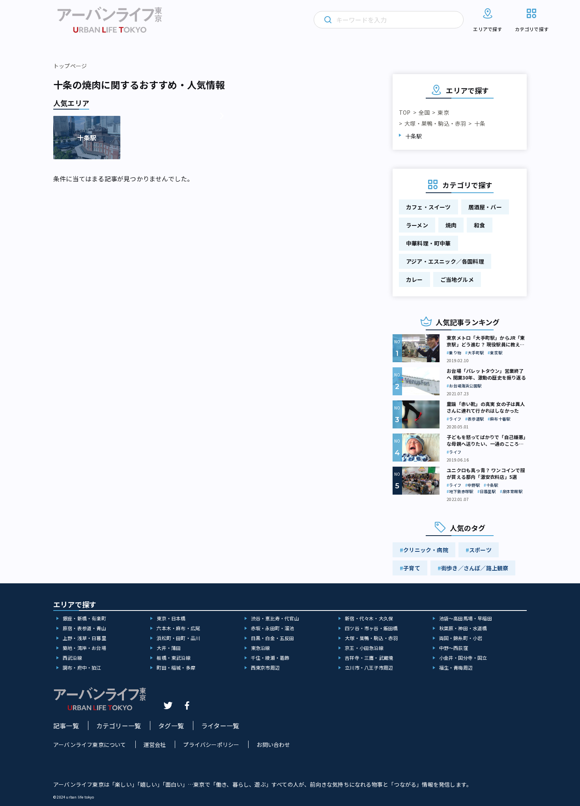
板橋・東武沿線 (173, 657)
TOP (405, 112)
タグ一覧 (171, 725)
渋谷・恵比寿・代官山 (275, 618)
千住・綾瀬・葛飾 (270, 657)
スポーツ (480, 550)
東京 (443, 112)
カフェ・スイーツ (428, 207)
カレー (414, 279)
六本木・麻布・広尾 (178, 628)
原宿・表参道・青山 (84, 628)
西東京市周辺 (265, 667)
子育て (411, 568)
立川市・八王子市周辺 (369, 667)
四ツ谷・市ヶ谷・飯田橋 (371, 628)
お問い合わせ (273, 744)
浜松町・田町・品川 (178, 638)
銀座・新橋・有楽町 (84, 618)
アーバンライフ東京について (89, 744)
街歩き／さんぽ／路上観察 (474, 568)
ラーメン (417, 225)
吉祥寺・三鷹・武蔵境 (369, 657)
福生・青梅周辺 (456, 667)
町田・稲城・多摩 (176, 667)
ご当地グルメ (457, 279)
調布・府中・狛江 (82, 667)
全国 (424, 112)
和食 (479, 225)
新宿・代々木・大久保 (369, 618)
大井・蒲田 (169, 647)
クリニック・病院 (425, 550)
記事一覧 (66, 725)
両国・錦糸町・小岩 (461, 638)
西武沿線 (72, 657)
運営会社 (155, 744)
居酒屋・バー (485, 207)
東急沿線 (260, 647)
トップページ (70, 66)
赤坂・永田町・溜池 (272, 628)
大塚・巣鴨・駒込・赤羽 (435, 123)
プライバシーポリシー (211, 744)
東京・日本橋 (171, 618)
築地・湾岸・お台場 (84, 647)
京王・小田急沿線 (364, 647)
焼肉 (451, 225)
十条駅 (413, 136)
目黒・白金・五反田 (272, 638)
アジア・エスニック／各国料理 (445, 261)
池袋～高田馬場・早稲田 (465, 618)
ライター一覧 (220, 725)
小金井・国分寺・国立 (463, 657)
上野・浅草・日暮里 (84, 638)
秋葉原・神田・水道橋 (463, 628)
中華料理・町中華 (428, 243)
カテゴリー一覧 (118, 725)
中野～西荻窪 (453, 647)
